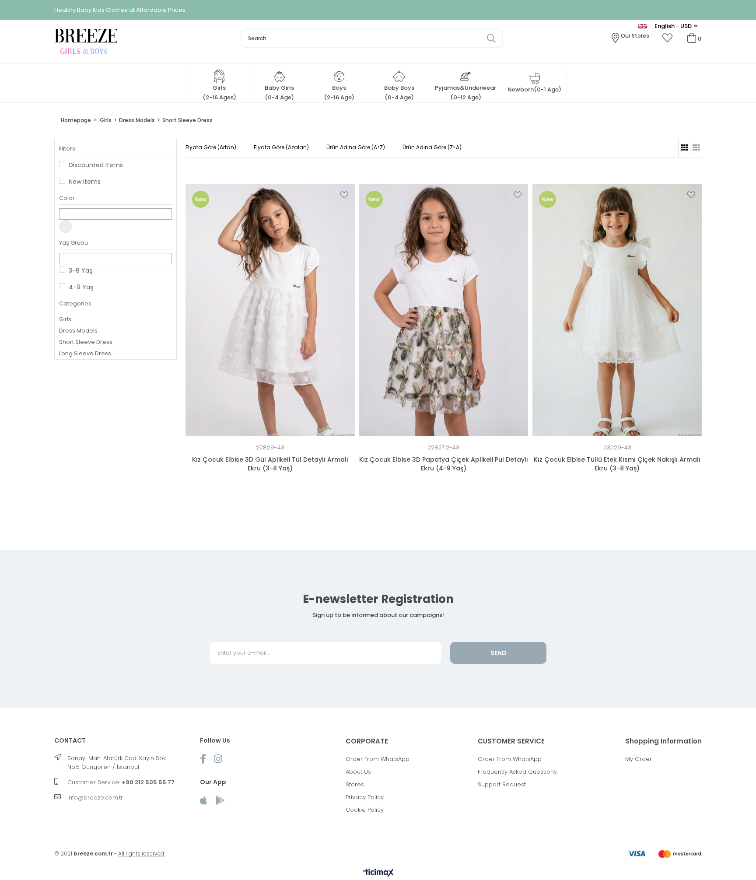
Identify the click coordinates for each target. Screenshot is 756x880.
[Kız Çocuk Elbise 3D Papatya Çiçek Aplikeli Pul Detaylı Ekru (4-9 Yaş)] (443, 310)
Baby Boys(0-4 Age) (399, 93)
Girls (65, 319)
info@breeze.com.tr (95, 797)
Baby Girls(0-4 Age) (279, 93)
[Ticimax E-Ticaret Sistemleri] (378, 873)
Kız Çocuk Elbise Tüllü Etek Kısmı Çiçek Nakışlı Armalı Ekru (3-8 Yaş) (617, 464)
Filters (67, 148)
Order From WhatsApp (378, 759)
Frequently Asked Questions (517, 772)
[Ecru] (65, 226)
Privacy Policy (365, 797)
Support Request (502, 784)
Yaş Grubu (73, 242)
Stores (355, 784)
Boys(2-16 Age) (339, 93)
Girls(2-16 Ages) (219, 93)
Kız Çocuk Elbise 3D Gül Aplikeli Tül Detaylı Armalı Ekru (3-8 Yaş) (270, 464)
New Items (85, 181)
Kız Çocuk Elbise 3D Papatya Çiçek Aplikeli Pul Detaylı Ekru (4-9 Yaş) (443, 464)
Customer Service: (121, 782)
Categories (75, 303)
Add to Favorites (344, 195)
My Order (638, 759)
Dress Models (78, 330)
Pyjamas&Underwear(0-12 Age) (465, 93)
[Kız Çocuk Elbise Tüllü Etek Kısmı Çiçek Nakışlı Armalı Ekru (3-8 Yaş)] (617, 310)
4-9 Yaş (81, 287)
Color (67, 198)
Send (498, 653)
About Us (358, 772)
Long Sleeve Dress (85, 353)
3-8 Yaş (80, 270)
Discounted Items (96, 165)
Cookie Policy (365, 810)
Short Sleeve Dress (85, 342)
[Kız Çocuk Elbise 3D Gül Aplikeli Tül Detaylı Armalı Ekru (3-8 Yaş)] (270, 310)
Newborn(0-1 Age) (534, 89)
